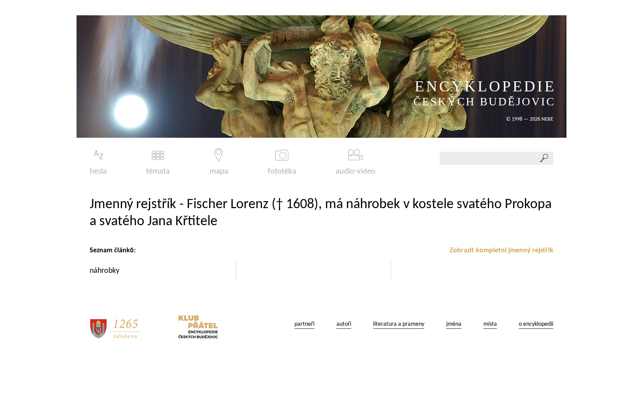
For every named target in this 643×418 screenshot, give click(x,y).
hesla (98, 171)
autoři (343, 324)
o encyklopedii (536, 324)
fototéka (282, 171)
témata (158, 171)
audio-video (355, 171)
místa (490, 324)
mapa (219, 171)
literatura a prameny (398, 324)
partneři (304, 324)
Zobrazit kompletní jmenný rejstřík (501, 250)
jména (453, 324)
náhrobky (105, 271)
